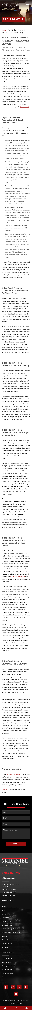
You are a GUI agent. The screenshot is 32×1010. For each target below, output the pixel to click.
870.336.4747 (13, 19)
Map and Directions (8, 895)
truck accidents (24, 107)
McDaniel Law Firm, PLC (14, 774)
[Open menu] (27, 6)
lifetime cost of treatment (17, 576)
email (26, 1008)
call (16, 1008)
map (5, 1008)
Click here (5, 789)
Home (4, 30)
